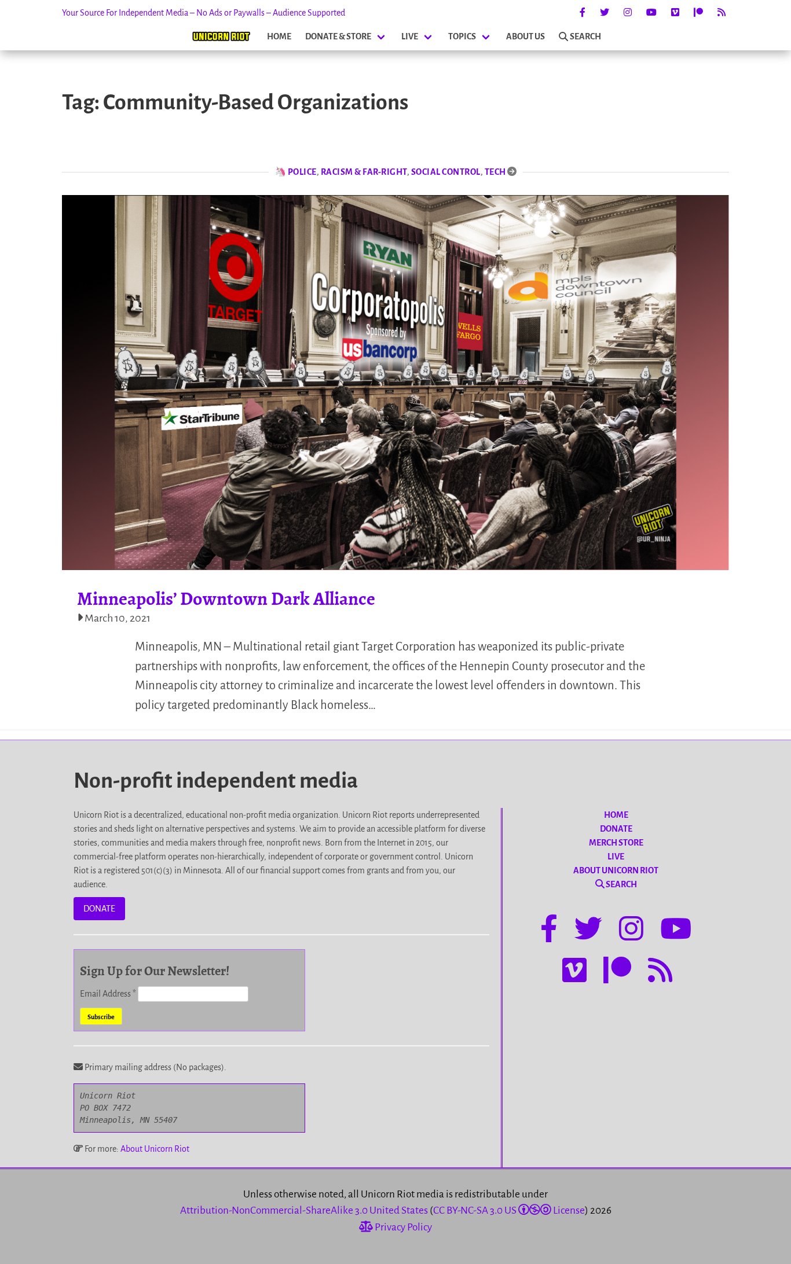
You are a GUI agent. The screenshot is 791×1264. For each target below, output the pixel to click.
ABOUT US (525, 36)
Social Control (446, 172)
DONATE (99, 908)
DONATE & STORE (338, 36)
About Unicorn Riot (154, 1148)
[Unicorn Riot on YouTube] (651, 12)
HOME (279, 36)
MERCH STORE (616, 842)
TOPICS (462, 36)
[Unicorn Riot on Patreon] (698, 12)
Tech (495, 172)
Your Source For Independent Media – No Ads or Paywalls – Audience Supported (203, 12)
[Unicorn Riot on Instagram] (627, 12)
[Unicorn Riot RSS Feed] (721, 12)
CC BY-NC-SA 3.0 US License (509, 1210)
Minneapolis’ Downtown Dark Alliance (226, 598)
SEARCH (585, 36)
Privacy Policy (402, 1227)
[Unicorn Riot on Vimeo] (675, 12)
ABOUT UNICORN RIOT (615, 870)
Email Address (108, 993)
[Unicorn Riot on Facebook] (582, 12)
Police (302, 172)
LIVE (409, 36)
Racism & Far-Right (364, 172)
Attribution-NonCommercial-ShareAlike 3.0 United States (304, 1210)
